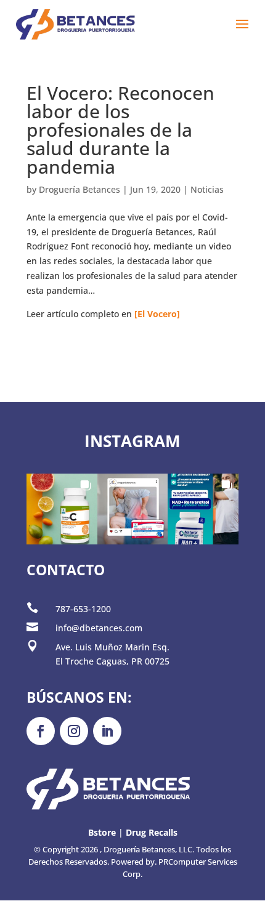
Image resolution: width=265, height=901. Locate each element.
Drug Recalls (151, 832)
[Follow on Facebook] (40, 731)
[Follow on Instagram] (74, 731)
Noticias (207, 189)
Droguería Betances (79, 189)
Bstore (102, 832)
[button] (61, 509)
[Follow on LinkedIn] (107, 731)
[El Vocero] (157, 314)
